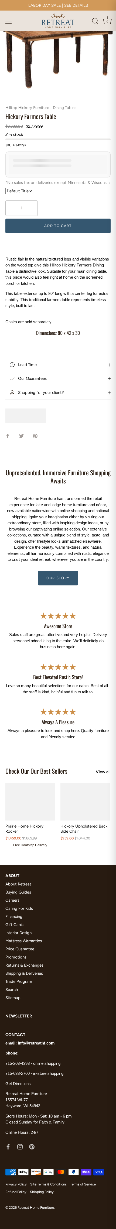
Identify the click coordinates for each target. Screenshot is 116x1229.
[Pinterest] (32, 1146)
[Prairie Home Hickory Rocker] (30, 802)
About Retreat (18, 884)
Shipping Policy (42, 1192)
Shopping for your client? (40, 392)
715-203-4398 (17, 1063)
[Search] (95, 22)
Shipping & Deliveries (24, 973)
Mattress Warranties (23, 940)
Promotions (15, 957)
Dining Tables (64, 107)
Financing (13, 916)
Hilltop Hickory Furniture (27, 107)
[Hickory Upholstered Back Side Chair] (85, 802)
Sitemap (13, 997)
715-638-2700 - (19, 1073)
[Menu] (9, 21)
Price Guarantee (19, 949)
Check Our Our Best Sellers (36, 771)
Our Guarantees (32, 378)
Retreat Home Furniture (36, 1207)
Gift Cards (14, 924)
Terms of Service (83, 1184)
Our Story (58, 578)
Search (11, 989)
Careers (12, 900)
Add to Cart (58, 226)
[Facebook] (8, 1146)
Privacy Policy (16, 1184)
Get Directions (18, 1083)
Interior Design (18, 932)
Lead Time (27, 364)
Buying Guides (18, 892)
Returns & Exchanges (24, 965)
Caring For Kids (19, 908)
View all (103, 771)
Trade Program (18, 981)
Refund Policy (15, 1192)
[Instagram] (20, 1146)
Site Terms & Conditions (48, 1184)
